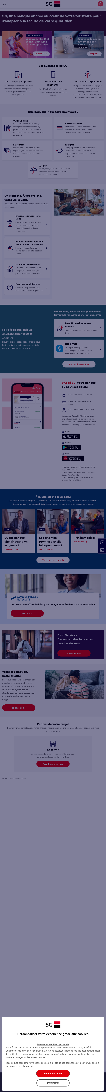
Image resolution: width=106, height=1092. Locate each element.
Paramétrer (53, 1083)
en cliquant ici (26, 1066)
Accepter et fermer (53, 1073)
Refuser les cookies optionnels (53, 1044)
